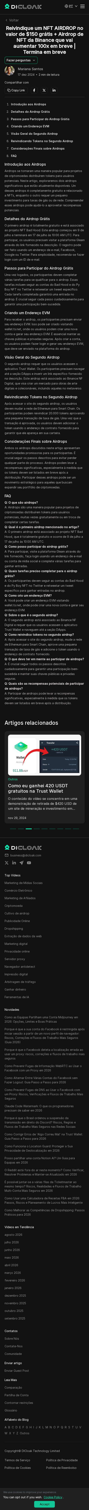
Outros (13, 779)
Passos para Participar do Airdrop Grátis (40, 119)
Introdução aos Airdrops (28, 104)
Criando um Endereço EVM (30, 126)
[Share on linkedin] (14, 863)
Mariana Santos (30, 69)
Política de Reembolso (61, 1467)
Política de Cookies (18, 1467)
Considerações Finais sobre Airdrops (38, 148)
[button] (71, 6)
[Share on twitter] (7, 863)
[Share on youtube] (29, 863)
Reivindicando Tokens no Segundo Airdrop (42, 141)
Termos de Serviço (17, 1460)
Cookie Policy (53, 1497)
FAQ (14, 156)
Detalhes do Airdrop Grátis (30, 111)
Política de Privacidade (62, 1460)
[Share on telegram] (21, 863)
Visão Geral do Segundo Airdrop (34, 133)
